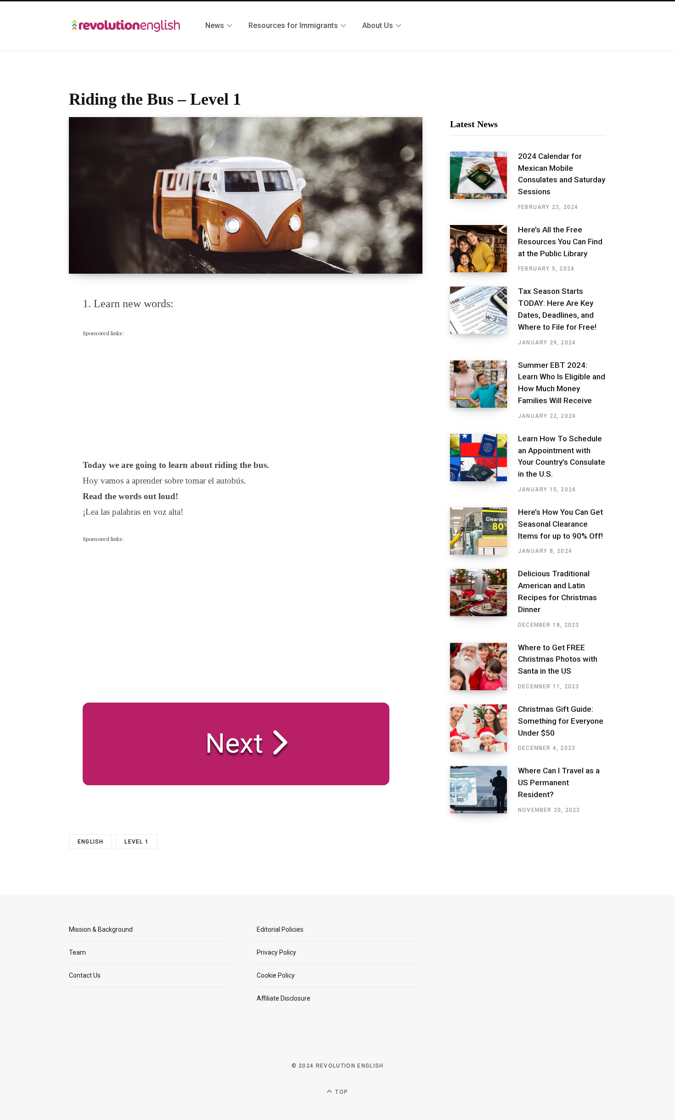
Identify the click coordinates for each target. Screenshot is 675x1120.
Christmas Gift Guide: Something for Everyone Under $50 (560, 720)
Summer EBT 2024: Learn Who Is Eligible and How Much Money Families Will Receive (561, 382)
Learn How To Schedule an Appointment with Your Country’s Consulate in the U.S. (561, 456)
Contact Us (85, 975)
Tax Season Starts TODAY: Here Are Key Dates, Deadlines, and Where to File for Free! (557, 309)
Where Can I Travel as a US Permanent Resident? (559, 782)
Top (340, 1092)
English (90, 842)
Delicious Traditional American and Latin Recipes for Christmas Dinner (557, 591)
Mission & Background (101, 929)
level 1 (136, 842)
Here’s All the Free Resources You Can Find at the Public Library (560, 241)
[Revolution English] (126, 26)
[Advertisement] (151, 395)
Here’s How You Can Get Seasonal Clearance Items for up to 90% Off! (560, 523)
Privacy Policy (276, 952)
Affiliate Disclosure (283, 998)
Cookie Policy (276, 975)
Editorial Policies (280, 929)
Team (77, 952)
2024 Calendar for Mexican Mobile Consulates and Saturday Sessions (561, 174)
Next (227, 743)
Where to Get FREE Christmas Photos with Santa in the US (557, 659)
